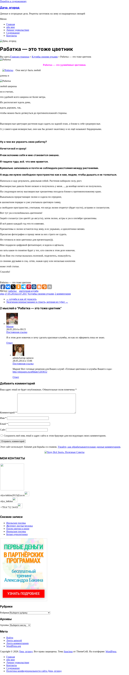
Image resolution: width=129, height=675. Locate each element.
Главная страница (19, 56)
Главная (10, 24)
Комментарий (8, 412)
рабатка (12, 291)
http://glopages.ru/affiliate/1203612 (30, 371)
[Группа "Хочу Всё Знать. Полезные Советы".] (64, 452)
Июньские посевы (16, 531)
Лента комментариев (17, 643)
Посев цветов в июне (17, 528)
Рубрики (4, 612)
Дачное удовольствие (17, 30)
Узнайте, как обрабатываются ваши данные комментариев (89, 446)
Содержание (13, 32)
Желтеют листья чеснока (19, 525)
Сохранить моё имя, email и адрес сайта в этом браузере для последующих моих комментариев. (55, 435)
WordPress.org (13, 646)
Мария (9, 326)
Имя (3, 418)
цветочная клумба (28, 291)
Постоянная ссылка (16, 332)
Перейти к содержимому (13, 1)
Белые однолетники (17, 534)
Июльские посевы (16, 523)
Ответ (9, 343)
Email (4, 424)
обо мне (10, 27)
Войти (9, 637)
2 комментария (63, 293)
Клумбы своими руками (45, 56)
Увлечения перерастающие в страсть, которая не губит (37, 302)
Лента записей (14, 640)
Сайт (2, 429)
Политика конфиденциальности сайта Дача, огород (34, 671)
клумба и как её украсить (21, 299)
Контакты (11, 35)
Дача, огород (10, 7)
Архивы (4, 625)
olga (2, 293)
